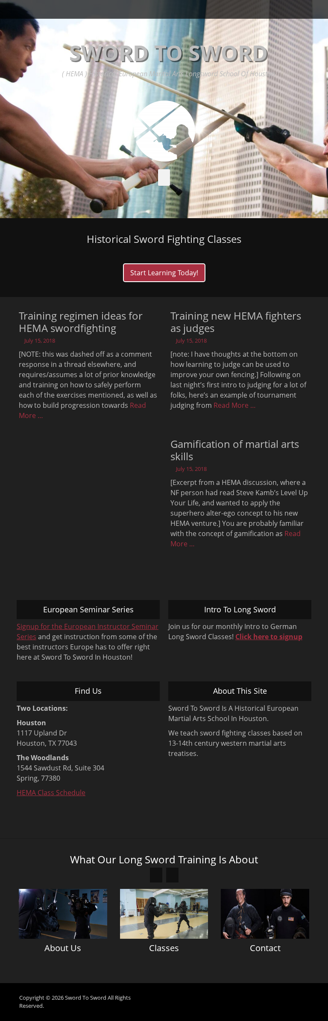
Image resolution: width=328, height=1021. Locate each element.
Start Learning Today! (164, 272)
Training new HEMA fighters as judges (235, 322)
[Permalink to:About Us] (63, 913)
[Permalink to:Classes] (164, 913)
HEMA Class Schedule (51, 792)
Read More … (235, 405)
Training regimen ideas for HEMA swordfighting (81, 322)
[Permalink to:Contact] (265, 913)
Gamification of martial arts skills (234, 450)
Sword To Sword (168, 52)
